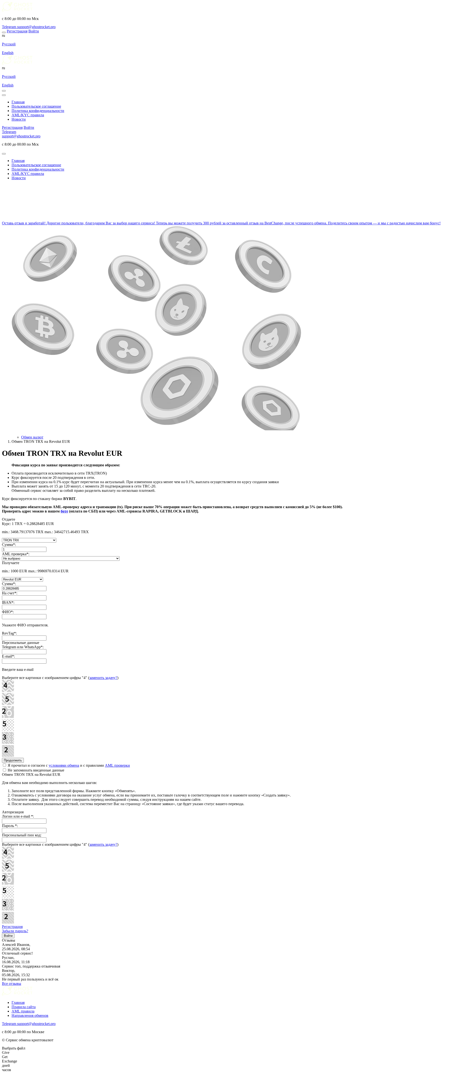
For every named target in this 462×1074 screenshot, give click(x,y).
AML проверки (117, 765)
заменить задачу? (103, 678)
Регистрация (12, 927)
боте (64, 511)
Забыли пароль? (15, 931)
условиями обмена (64, 765)
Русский (9, 44)
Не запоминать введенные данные (35, 770)
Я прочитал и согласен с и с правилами (68, 765)
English (7, 53)
